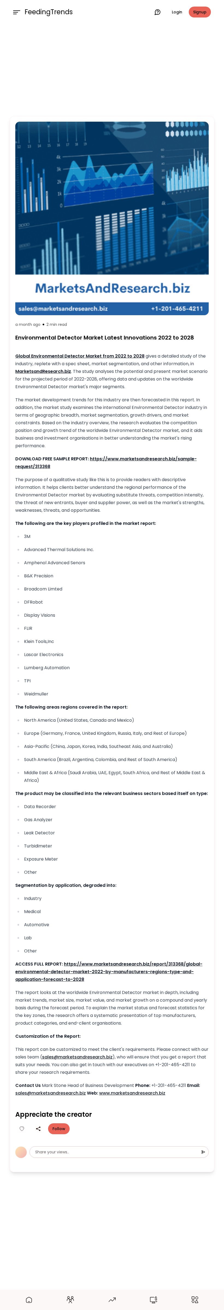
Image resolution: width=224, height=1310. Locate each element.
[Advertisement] (112, 69)
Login (177, 12)
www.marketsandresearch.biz (132, 1093)
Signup (200, 12)
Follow (58, 1128)
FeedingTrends (49, 12)
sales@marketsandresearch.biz (77, 1057)
